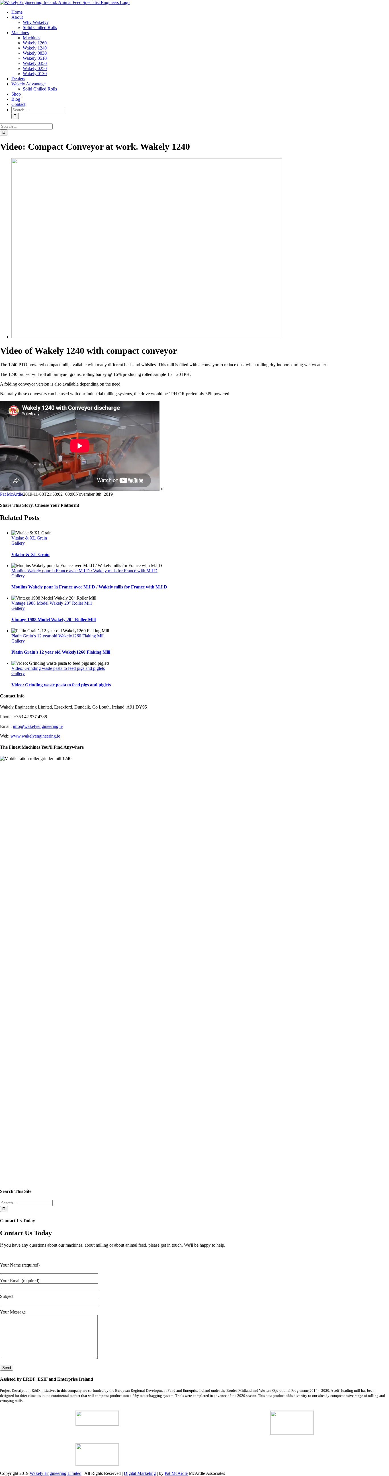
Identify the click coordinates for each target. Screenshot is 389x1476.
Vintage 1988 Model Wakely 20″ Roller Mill (51, 603)
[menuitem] (16, 12)
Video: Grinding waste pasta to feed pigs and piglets (58, 668)
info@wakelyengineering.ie (38, 726)
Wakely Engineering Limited (55, 1473)
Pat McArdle (11, 494)
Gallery (18, 543)
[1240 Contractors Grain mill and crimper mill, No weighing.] (146, 336)
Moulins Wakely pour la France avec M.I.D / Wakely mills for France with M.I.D (84, 570)
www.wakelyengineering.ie (35, 736)
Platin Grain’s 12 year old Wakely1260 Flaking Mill (58, 635)
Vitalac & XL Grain (29, 538)
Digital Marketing (140, 1473)
